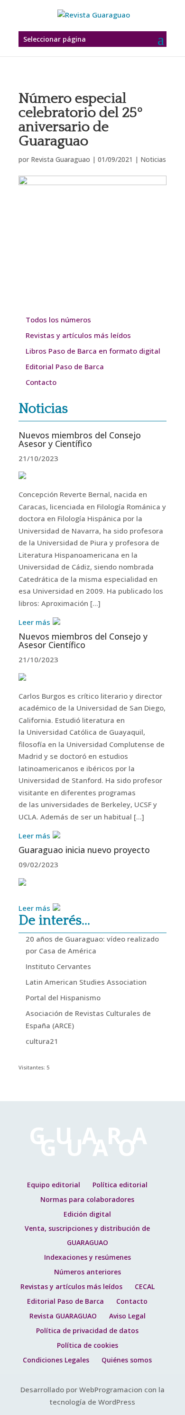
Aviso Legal (127, 1315)
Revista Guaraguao (60, 159)
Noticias (153, 159)
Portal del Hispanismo (63, 997)
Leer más (34, 622)
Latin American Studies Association (86, 982)
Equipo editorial (53, 1184)
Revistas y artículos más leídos (78, 335)
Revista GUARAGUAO (63, 1315)
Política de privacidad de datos (87, 1330)
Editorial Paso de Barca (65, 366)
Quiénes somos (127, 1359)
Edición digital (87, 1214)
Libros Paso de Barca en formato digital (93, 351)
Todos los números (58, 319)
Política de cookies (87, 1345)
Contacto (41, 382)
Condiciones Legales (56, 1359)
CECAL (145, 1286)
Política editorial (120, 1184)
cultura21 (42, 1041)
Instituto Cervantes (58, 966)
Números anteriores (87, 1271)
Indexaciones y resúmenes (87, 1257)
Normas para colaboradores (87, 1199)
